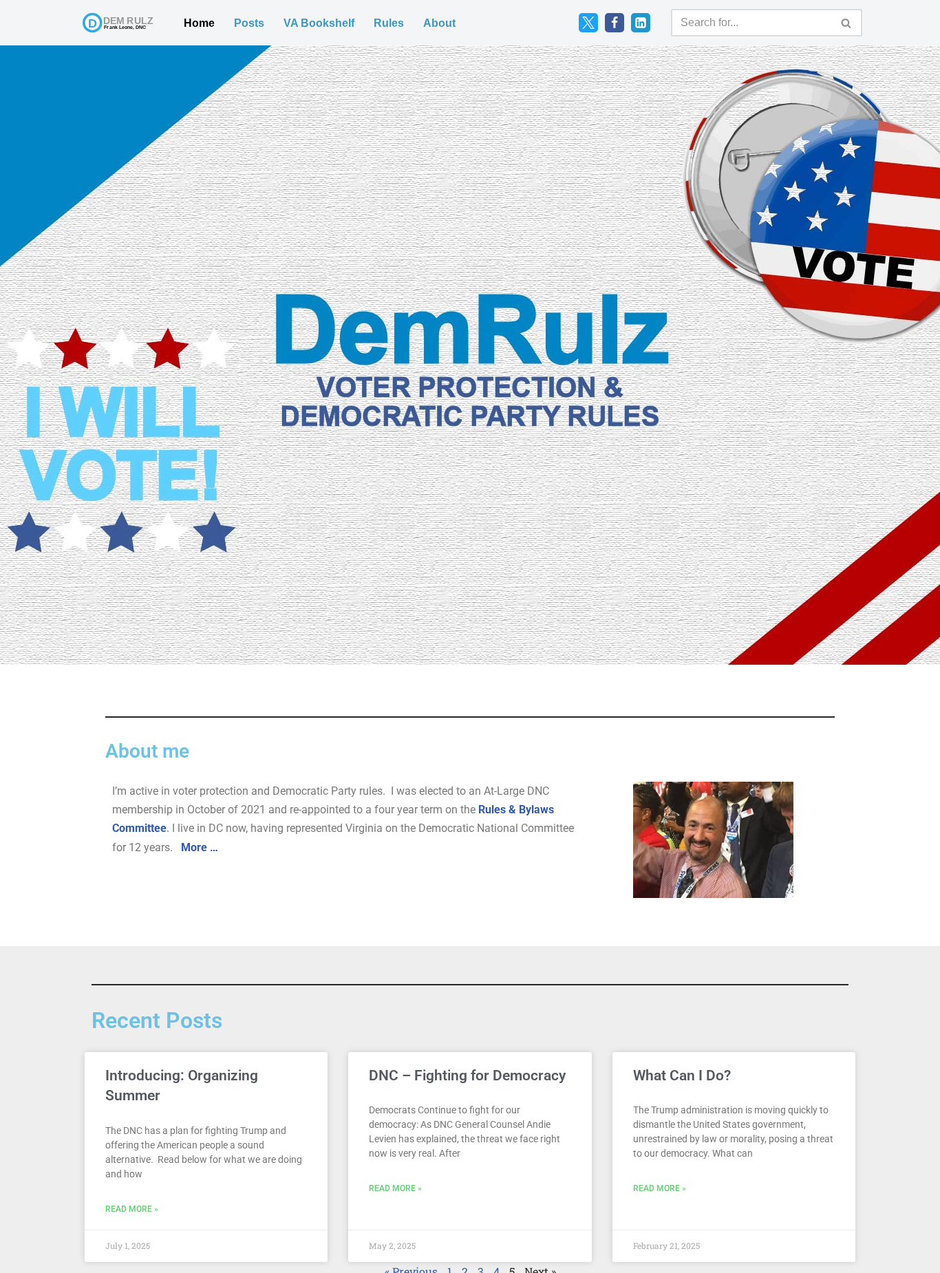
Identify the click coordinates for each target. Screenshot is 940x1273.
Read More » (131, 1209)
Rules (389, 23)
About (439, 23)
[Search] (846, 22)
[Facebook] (614, 22)
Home (199, 23)
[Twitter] (588, 22)
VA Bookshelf (319, 23)
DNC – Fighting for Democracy (467, 1075)
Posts (249, 23)
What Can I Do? (682, 1075)
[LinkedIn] (640, 22)
